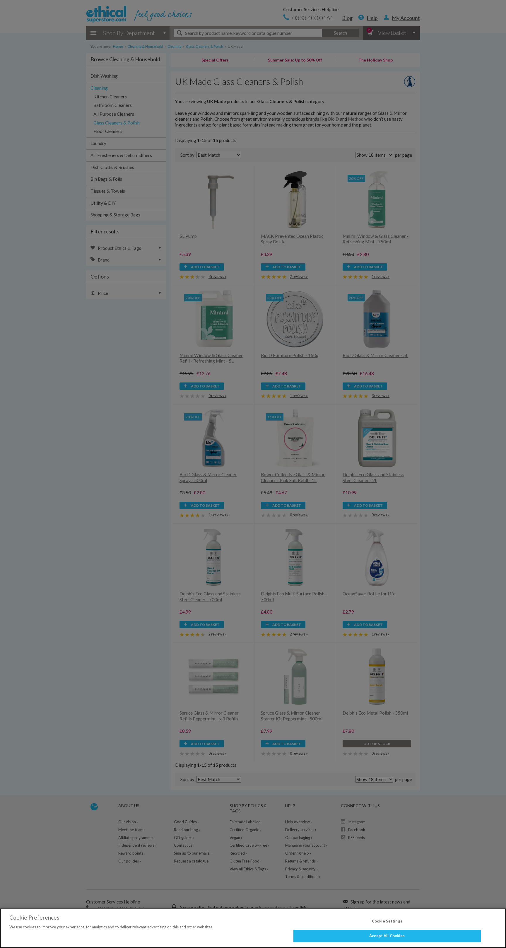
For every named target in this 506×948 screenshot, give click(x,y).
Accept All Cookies (387, 935)
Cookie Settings (387, 921)
